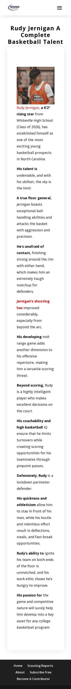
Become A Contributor (33, 679)
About (20, 672)
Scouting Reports (40, 666)
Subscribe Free (40, 672)
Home (18, 666)
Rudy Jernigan (28, 107)
